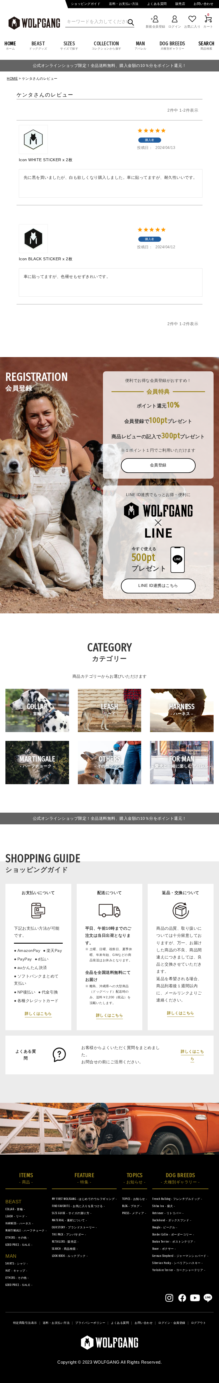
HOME (12, 79)
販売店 (180, 3)
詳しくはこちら (38, 1013)
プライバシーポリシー (90, 1322)
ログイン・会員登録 (171, 1322)
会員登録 (158, 465)
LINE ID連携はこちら (158, 585)
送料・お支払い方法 (124, 3)
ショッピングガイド (86, 3)
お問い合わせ (203, 3)
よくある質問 (157, 3)
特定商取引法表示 (25, 1322)
